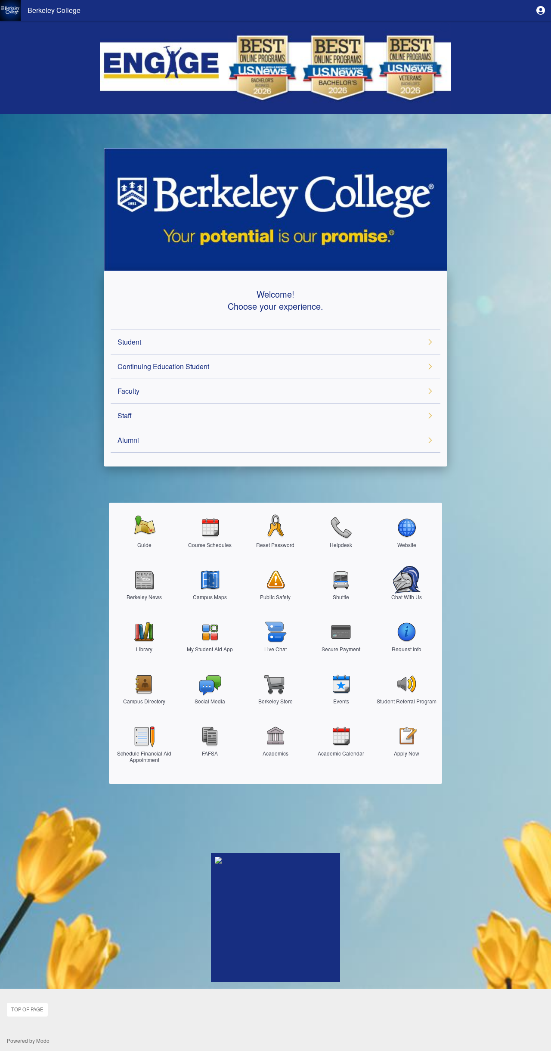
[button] (540, 10)
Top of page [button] (27, 1009)
